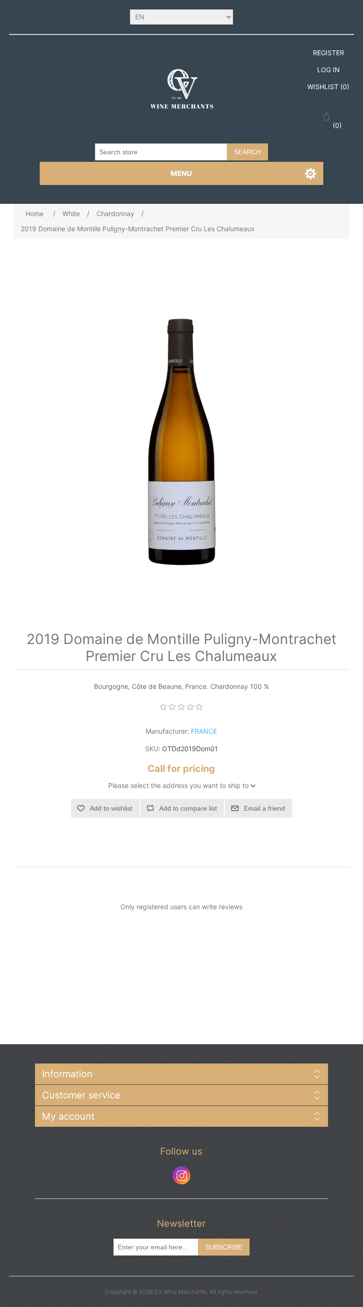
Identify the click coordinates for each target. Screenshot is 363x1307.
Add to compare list (188, 808)
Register (328, 53)
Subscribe (223, 1247)
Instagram (181, 1175)
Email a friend (264, 808)
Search (247, 152)
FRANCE (204, 731)
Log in (328, 70)
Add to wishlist (111, 808)
